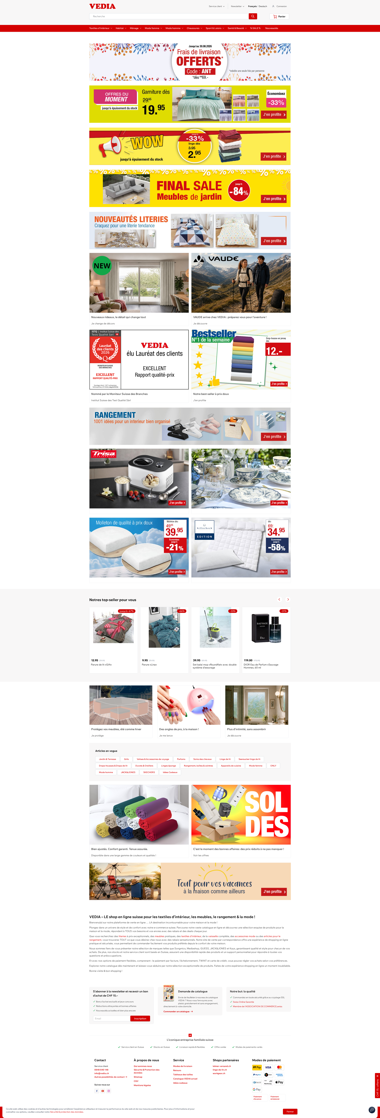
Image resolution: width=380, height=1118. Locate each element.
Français (252, 6)
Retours (177, 1070)
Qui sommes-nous (143, 1066)
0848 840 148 (101, 1069)
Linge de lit (225, 759)
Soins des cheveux (202, 759)
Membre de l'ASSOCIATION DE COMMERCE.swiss (257, 1006)
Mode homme (106, 772)
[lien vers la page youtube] (103, 1091)
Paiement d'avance (258, 1097)
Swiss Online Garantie (243, 1002)
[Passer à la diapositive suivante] (288, 599)
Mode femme (255, 765)
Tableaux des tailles (183, 1074)
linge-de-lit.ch (220, 1069)
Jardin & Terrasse (107, 759)
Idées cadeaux (180, 1083)
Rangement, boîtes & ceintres (198, 765)
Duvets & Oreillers (144, 765)
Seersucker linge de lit (249, 759)
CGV (136, 1081)
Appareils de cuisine (231, 765)
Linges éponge (168, 765)
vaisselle (213, 936)
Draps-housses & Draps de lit (113, 765)
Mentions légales (142, 1085)
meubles (159, 936)
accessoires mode (245, 936)
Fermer (290, 1111)
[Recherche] (253, 16)
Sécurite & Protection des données (146, 1071)
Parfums (181, 759)
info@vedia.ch (101, 1073)
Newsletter (236, 6)
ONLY (273, 765)
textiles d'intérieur (191, 936)
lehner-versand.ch (222, 1066)
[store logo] (102, 6)
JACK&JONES (128, 772)
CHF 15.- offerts (377, 1088)
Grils (126, 759)
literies (122, 936)
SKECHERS (149, 772)
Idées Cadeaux (170, 772)
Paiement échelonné (275, 1097)
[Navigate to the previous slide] (279, 599)
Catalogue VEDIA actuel (185, 1078)
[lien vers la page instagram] (108, 1091)
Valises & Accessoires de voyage (153, 759)
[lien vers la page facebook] (97, 1091)
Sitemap (138, 1077)
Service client (215, 6)
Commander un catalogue (176, 1011)
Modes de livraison (182, 1066)
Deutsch (263, 6)
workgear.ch (219, 1073)
